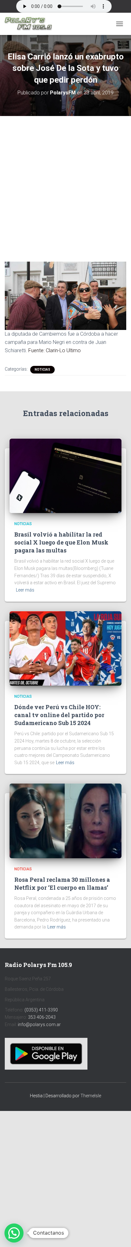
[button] (14, 1233)
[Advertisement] (65, 184)
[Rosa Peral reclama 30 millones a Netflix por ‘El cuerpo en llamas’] (65, 820)
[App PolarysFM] (46, 1053)
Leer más (25, 590)
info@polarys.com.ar (39, 1024)
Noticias (42, 369)
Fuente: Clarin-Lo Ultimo (54, 350)
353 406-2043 (42, 1017)
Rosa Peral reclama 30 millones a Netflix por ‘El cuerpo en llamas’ (62, 883)
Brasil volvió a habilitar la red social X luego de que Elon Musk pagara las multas (61, 542)
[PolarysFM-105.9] (31, 24)
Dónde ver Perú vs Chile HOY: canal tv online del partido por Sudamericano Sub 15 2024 (59, 715)
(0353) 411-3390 (41, 1009)
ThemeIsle (90, 1095)
